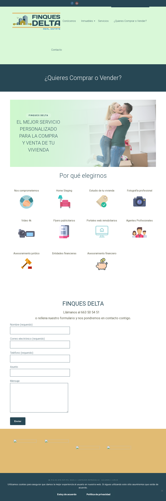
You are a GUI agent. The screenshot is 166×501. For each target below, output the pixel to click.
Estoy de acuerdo (67, 494)
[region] (83, 133)
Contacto (56, 49)
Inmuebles (87, 21)
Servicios (103, 21)
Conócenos (69, 21)
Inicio (54, 21)
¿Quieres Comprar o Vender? (130, 21)
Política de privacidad (98, 494)
